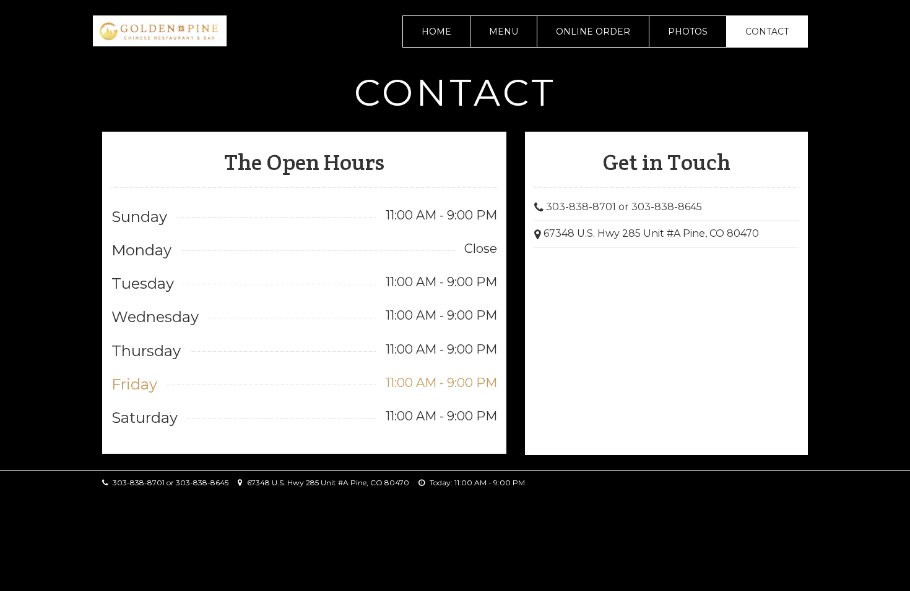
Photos (688, 31)
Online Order (593, 31)
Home (436, 31)
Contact (767, 31)
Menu (503, 31)
